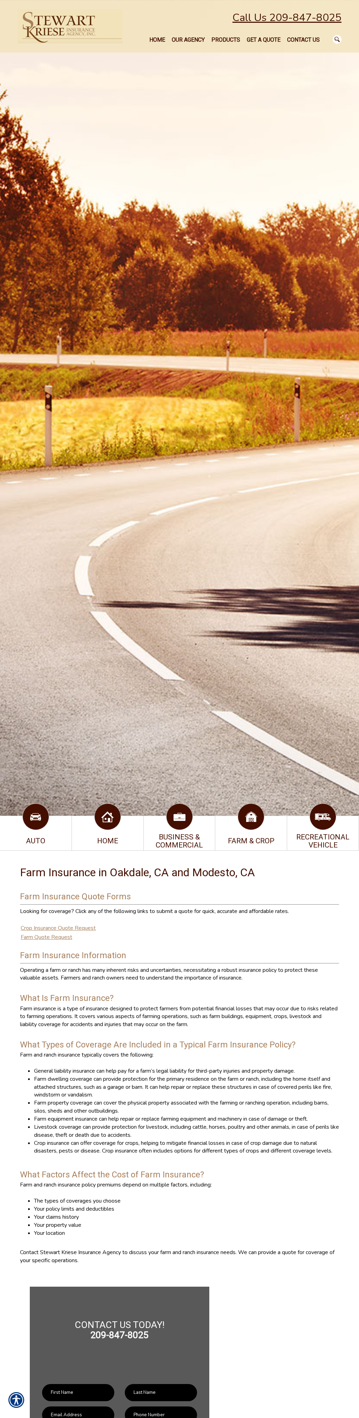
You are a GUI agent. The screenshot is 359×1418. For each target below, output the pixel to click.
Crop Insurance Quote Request (58, 928)
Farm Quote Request (46, 937)
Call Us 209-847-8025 (286, 18)
